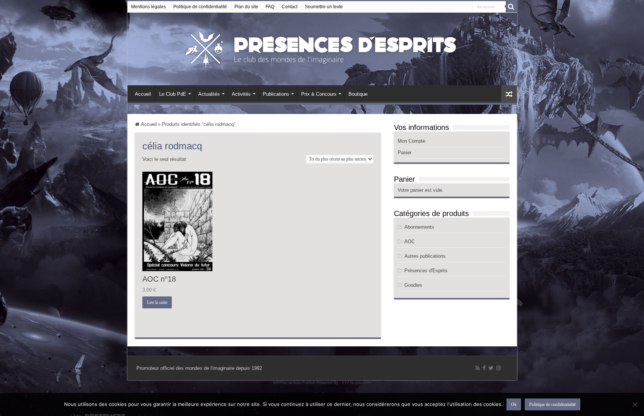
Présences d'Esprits (426, 270)
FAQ (270, 6)
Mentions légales (148, 6)
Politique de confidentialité (200, 6)
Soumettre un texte (324, 6)
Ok (514, 404)
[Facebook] (484, 367)
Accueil (143, 94)
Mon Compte (411, 141)
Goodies (413, 285)
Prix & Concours (319, 94)
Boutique (357, 94)
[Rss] (477, 367)
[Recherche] (511, 6)
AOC (409, 241)
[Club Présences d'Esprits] (322, 48)
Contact (289, 6)
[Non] (634, 404)
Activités (241, 94)
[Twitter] (491, 367)
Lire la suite (157, 302)
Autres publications (425, 256)
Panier (404, 152)
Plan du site (246, 6)
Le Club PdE (172, 94)
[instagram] (499, 367)
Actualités (209, 94)
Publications (276, 94)
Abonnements (419, 227)
